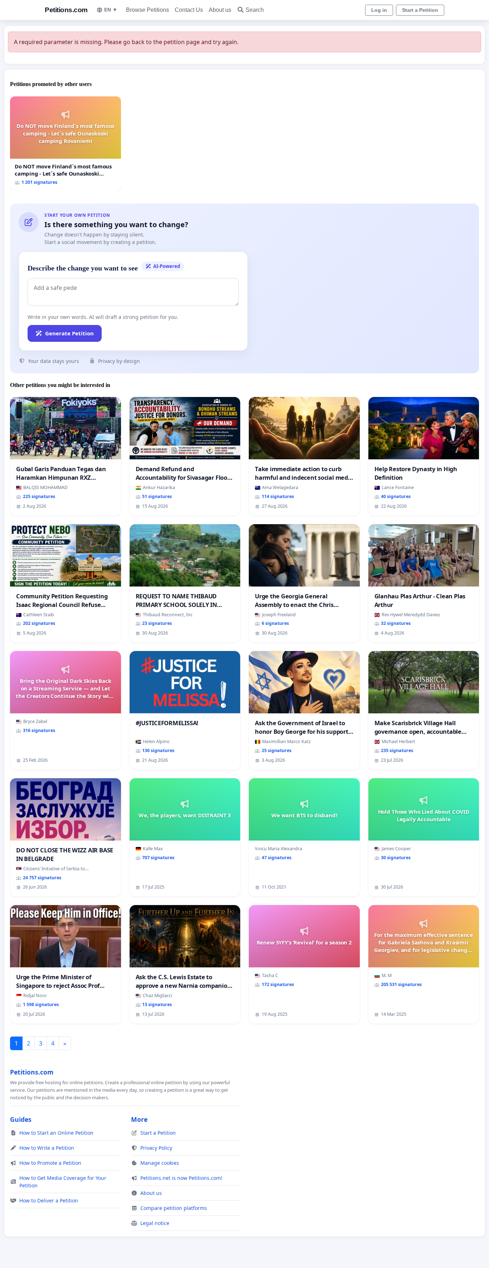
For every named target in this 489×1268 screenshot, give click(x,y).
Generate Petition (69, 333)
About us (220, 10)
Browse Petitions (147, 10)
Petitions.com (66, 10)
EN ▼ (110, 10)
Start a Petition (420, 10)
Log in (379, 10)
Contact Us (189, 10)
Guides (21, 1119)
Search (255, 10)
